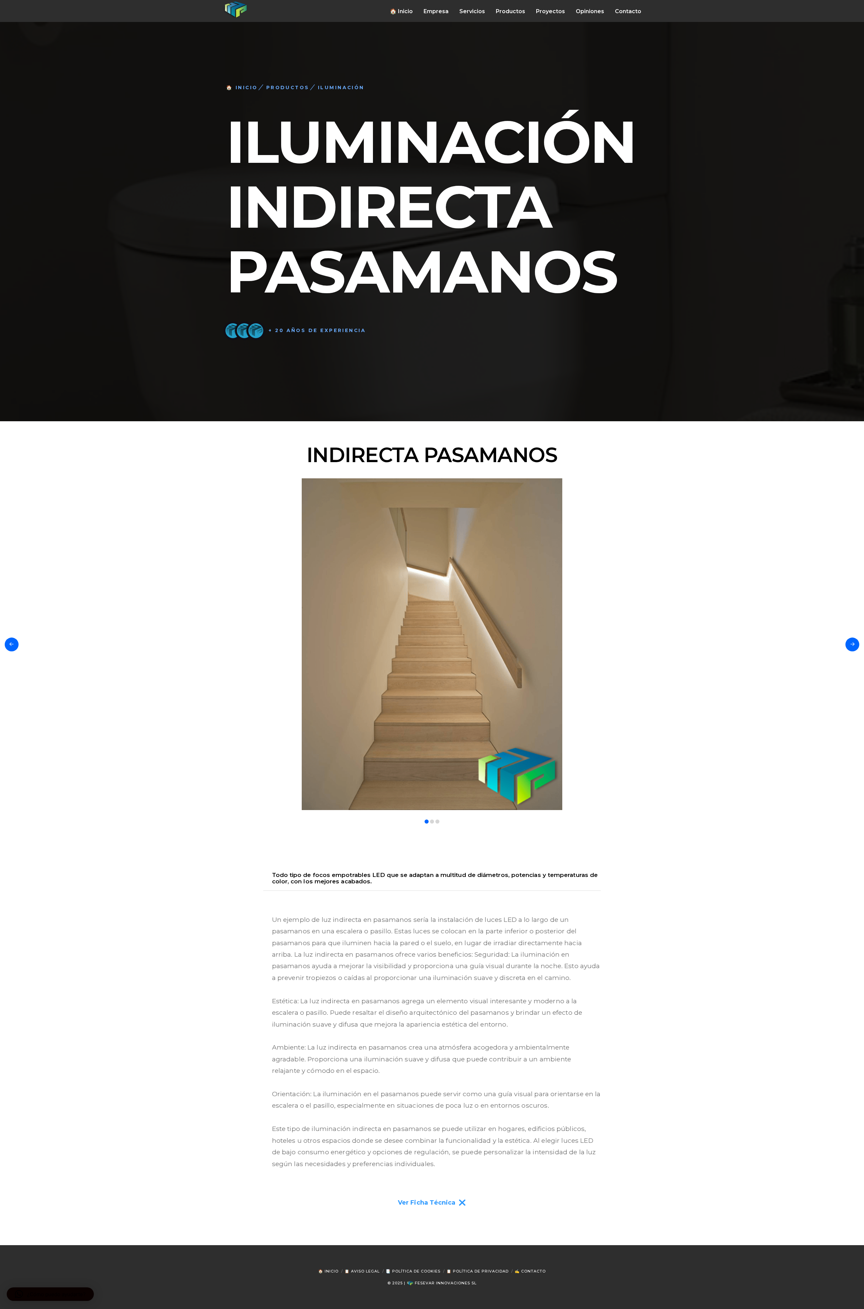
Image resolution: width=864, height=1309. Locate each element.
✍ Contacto (530, 1271)
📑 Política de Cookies (413, 1271)
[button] (50, 1294)
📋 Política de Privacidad (478, 1271)
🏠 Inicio (328, 1271)
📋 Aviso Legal (362, 1271)
